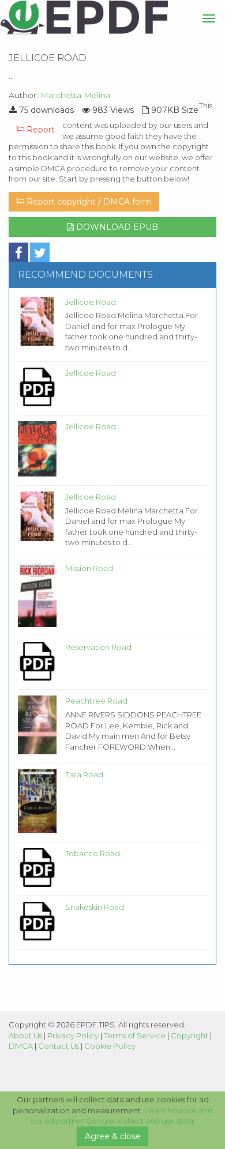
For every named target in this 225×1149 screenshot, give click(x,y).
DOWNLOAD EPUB (116, 227)
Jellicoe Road (90, 302)
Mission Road (89, 568)
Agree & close (113, 1136)
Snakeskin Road (94, 907)
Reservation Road (98, 647)
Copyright (189, 1035)
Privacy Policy (73, 1035)
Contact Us (58, 1045)
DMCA (21, 1045)
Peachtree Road (96, 700)
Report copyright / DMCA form (88, 201)
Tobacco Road (92, 853)
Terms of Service (135, 1035)
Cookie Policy (110, 1045)
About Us (25, 1035)
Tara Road (84, 774)
